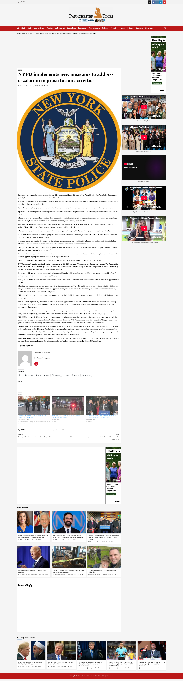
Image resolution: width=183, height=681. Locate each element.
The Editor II (22, 666)
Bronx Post (71, 28)
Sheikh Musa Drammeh (25, 574)
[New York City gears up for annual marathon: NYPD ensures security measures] (34, 405)
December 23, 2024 (36, 574)
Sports (110, 657)
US (18, 28)
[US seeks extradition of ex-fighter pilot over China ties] (104, 557)
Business (139, 28)
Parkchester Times (24, 85)
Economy (149, 28)
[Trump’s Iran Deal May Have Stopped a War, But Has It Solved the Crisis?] (31, 650)
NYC (23, 28)
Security (114, 28)
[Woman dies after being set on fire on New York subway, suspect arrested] (69, 557)
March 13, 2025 (102, 541)
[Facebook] (153, 2)
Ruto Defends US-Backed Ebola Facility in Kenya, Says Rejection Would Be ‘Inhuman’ (152, 664)
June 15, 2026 (31, 666)
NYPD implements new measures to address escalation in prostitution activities (43, 430)
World (50, 657)
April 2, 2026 (66, 539)
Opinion (49, 28)
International (39, 28)
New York (56, 565)
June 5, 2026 (152, 668)
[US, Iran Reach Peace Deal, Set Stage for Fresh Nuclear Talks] (61, 650)
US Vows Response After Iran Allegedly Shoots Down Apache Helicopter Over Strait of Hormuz (91, 664)
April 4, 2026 (31, 539)
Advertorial (60, 28)
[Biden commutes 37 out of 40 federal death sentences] (33, 557)
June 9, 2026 (91, 668)
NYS (29, 28)
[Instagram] (157, 2)
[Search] (165, 28)
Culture (105, 28)
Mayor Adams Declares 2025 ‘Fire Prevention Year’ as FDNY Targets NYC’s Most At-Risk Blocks (103, 537)
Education (82, 28)
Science (130, 28)
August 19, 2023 (36, 85)
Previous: (36, 436)
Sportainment (94, 28)
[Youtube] (164, 2)
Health (122, 28)
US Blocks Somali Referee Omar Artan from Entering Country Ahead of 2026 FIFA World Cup (121, 664)
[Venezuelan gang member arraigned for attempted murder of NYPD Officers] (68, 405)
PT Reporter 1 (23, 539)
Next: (94, 437)
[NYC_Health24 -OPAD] (113, 475)
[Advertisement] (69, 53)
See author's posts (43, 358)
